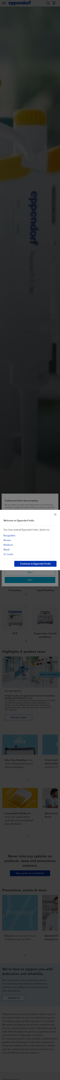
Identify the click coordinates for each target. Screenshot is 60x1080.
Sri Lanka (8, 554)
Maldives (8, 545)
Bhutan (7, 540)
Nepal (6, 549)
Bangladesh (9, 535)
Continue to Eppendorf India (35, 563)
